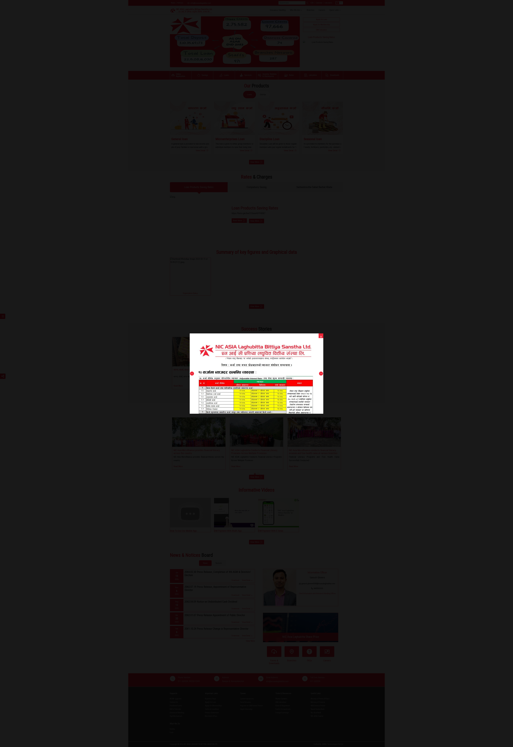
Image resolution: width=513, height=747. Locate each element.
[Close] (321, 335)
